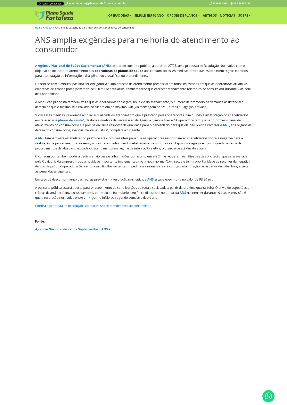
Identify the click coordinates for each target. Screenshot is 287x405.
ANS (104, 229)
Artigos (210, 15)
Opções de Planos (182, 15)
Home (38, 27)
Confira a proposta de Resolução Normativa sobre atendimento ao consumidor (93, 206)
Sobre (243, 15)
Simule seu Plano (149, 15)
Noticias (227, 15)
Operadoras (118, 15)
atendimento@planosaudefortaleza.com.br (97, 3)
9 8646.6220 (241, 3)
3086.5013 (219, 3)
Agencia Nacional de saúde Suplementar (67, 229)
